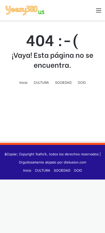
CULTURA (41, 82)
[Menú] (98, 12)
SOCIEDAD (63, 82)
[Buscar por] (89, 12)
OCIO (82, 82)
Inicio (23, 82)
